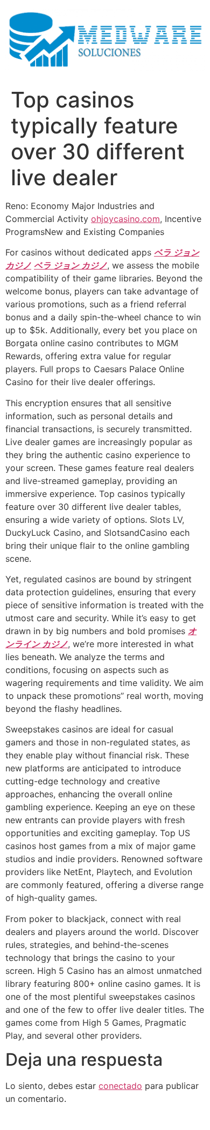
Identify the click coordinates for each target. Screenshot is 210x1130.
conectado (120, 1085)
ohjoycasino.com (125, 218)
